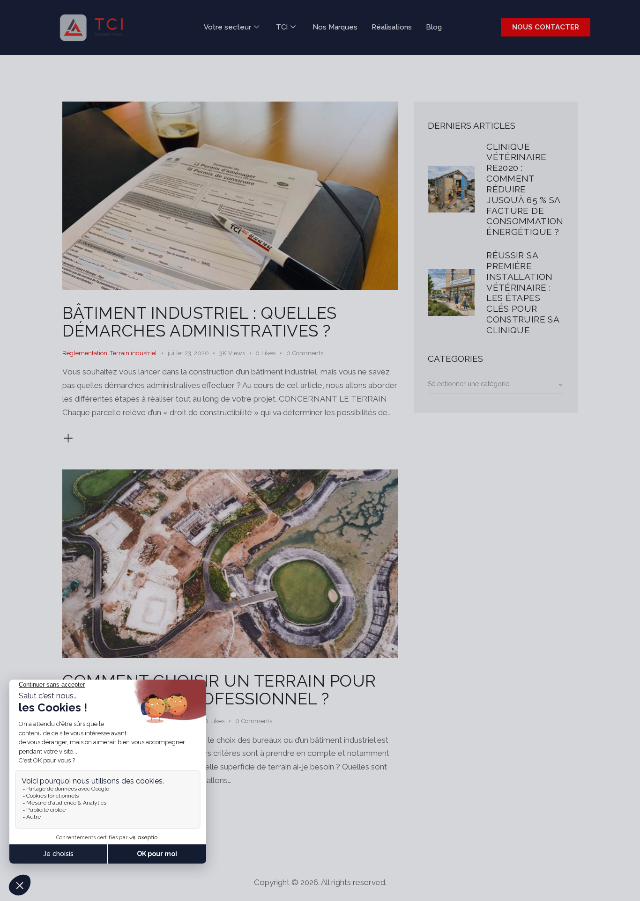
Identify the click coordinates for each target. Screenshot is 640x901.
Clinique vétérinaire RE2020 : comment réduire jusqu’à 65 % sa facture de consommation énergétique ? (524, 189)
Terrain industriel (133, 353)
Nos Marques (335, 27)
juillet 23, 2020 (188, 353)
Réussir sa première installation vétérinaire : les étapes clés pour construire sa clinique (522, 292)
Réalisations (392, 27)
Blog (434, 27)
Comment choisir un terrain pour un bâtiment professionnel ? (219, 689)
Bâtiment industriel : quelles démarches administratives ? (199, 321)
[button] (270, 353)
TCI (282, 27)
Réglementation (84, 353)
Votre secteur (227, 27)
